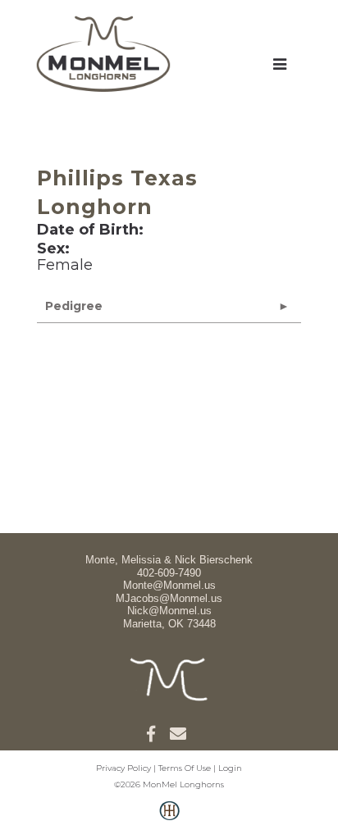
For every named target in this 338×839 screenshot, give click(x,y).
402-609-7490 (169, 573)
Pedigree (74, 306)
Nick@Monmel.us (169, 610)
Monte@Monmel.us (169, 585)
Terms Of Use (184, 768)
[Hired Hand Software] (169, 819)
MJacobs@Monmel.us (169, 598)
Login (230, 768)
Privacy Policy (123, 768)
